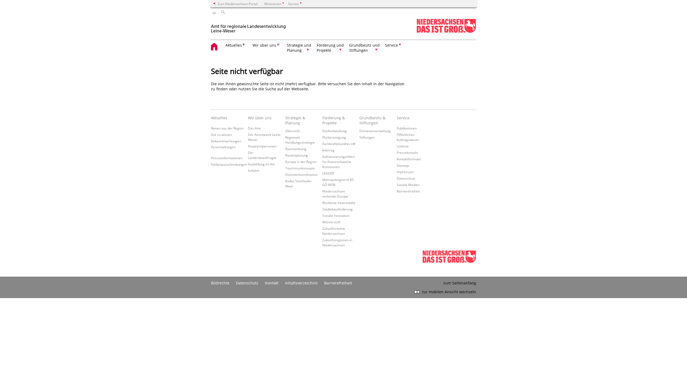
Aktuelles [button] (233, 45)
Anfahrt (253, 170)
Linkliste (403, 146)
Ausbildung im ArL (261, 164)
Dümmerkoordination (301, 174)
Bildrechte (220, 282)
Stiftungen (367, 137)
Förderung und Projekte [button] (330, 48)
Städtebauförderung (337, 209)
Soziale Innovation (335, 215)
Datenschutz (406, 178)
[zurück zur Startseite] (248, 26)
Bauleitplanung (296, 155)
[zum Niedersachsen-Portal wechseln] (446, 31)
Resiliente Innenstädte (338, 203)
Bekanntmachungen (226, 141)
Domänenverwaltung (375, 131)
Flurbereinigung (334, 137)
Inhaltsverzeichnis (301, 282)
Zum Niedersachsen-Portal (238, 4)
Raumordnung (295, 149)
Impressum (405, 172)
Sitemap (403, 165)
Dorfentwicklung (334, 131)
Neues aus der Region (227, 128)
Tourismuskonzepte (300, 168)
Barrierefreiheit (408, 191)
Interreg (328, 150)
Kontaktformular (409, 159)
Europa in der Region (300, 161)
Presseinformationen (226, 158)
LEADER (328, 173)
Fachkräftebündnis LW (338, 144)
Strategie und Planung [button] (299, 48)
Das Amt (254, 128)
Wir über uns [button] (264, 45)
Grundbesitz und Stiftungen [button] (364, 48)
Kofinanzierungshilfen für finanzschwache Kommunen (338, 161)
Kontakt (272, 282)
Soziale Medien (408, 185)
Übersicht (292, 131)
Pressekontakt (407, 152)
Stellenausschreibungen (229, 164)
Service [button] (391, 45)
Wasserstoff (331, 222)
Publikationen (407, 128)
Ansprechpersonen (262, 146)
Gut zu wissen (221, 134)
